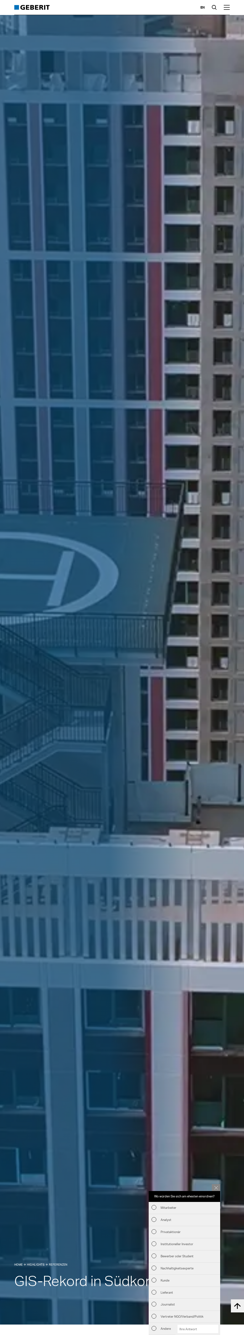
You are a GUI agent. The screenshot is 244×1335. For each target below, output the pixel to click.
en (202, 7)
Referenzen (58, 1264)
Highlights (36, 1264)
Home (18, 1264)
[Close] (216, 1187)
